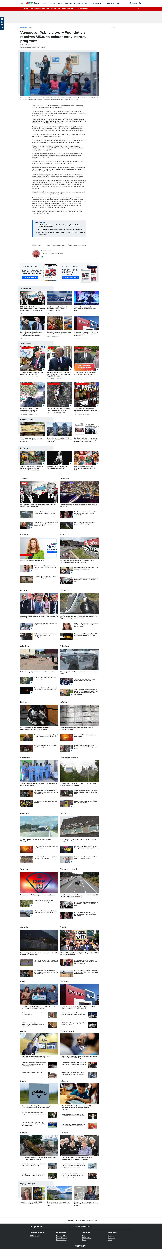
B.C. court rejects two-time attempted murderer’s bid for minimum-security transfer (39, 953)
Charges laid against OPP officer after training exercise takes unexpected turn (86, 847)
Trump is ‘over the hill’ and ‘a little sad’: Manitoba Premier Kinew (85, 373)
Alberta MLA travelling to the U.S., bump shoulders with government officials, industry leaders (86, 625)
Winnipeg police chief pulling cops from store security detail (78, 672)
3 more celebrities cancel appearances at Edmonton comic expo (85, 308)
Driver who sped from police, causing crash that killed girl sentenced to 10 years (45, 567)
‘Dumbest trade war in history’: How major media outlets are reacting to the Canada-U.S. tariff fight (86, 439)
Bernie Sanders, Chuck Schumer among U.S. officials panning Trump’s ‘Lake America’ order (31, 333)
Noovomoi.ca (111, 1238)
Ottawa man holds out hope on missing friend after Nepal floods (86, 568)
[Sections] (22, 3)
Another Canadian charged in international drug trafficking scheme (76, 728)
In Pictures (68, 3)
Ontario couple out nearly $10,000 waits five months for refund (31, 1203)
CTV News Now (109, 3)
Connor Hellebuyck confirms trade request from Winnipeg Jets (84, 679)
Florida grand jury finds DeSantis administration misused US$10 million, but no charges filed (85, 961)
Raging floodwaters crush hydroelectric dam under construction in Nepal (29, 410)
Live (118, 3)
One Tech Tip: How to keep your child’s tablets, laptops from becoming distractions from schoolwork (77, 1107)
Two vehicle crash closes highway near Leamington (37, 895)
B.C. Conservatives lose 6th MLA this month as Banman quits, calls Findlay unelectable (85, 513)
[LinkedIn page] (41, 1227)
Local (44, 3)
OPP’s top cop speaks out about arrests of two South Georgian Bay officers (78, 840)
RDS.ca (110, 1240)
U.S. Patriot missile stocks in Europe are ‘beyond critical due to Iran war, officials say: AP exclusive (86, 972)
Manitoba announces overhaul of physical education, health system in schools (36, 1057)
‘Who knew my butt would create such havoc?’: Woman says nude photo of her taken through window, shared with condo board (86, 692)
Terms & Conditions (61, 1238)
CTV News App (69, 1220)
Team (95, 1220)
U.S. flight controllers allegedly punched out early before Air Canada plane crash (57, 308)
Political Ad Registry (61, 1240)
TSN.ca (84, 1240)
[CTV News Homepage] (32, 3)
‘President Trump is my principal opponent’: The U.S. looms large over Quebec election (39, 1007)
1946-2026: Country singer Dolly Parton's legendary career (57, 467)
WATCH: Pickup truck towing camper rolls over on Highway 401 (36, 840)
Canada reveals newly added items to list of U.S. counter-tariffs (59, 333)
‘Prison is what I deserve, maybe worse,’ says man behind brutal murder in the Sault (86, 792)
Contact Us (78, 1220)
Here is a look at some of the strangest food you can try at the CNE (85, 468)
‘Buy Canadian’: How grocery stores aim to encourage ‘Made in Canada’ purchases (32, 439)
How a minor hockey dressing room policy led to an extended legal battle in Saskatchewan (37, 728)
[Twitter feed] (31, 1227)
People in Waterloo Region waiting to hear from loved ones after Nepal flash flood (85, 747)
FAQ (83, 1220)
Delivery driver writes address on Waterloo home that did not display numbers (86, 1203)
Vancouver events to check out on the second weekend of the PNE (78, 505)
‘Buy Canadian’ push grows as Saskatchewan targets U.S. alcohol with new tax (85, 410)
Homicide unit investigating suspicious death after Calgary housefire (45, 577)
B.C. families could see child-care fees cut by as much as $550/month (61, 229)
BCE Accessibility (35, 1236)
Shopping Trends (95, 3)
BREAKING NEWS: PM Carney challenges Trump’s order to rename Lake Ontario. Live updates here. (32, 308)
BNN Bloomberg (86, 1238)
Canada (52, 3)
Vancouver (24, 27)
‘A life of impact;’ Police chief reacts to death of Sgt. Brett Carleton (85, 857)
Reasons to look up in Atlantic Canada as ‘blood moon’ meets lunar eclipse (45, 688)
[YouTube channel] (38, 1227)
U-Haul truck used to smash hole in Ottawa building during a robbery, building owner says (77, 561)
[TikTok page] (35, 1227)
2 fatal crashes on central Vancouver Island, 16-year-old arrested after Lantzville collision (79, 896)
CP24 (83, 1236)
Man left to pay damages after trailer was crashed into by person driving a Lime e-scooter (78, 617)
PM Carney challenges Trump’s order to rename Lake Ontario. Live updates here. (38, 505)
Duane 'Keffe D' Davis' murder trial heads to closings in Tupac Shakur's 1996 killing (79, 1057)
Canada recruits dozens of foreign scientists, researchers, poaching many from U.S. (77, 1158)
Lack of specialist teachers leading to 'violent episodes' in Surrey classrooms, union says (59, 226)
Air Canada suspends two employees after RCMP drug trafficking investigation (45, 635)
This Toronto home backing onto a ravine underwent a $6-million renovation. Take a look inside (31, 468)
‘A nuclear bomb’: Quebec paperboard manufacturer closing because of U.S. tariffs (78, 784)
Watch (59, 3)
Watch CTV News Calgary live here (32, 560)
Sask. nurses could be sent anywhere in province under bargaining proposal (38, 784)
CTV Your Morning (80, 3)
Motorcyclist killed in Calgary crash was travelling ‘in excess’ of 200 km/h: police (46, 960)
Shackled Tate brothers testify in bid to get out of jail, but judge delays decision (79, 953)
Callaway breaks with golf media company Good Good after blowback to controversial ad (38, 1106)
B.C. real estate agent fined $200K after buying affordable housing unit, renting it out (59, 439)
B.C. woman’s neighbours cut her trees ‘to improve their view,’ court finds (58, 1203)
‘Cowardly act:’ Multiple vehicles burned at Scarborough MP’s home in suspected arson (46, 524)
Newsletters (89, 1220)
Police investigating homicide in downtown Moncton (37, 672)
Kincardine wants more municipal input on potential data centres (45, 857)
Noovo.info (111, 1236)
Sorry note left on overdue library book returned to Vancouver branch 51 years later (61, 233)
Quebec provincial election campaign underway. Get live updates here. (39, 617)
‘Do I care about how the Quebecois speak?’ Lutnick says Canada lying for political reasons (59, 374)
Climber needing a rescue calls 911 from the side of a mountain (58, 409)
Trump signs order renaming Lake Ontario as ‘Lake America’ (31, 373)
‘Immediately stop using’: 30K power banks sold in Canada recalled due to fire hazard (86, 333)
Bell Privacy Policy (61, 1236)
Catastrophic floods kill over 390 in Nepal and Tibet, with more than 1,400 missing (39, 1158)
